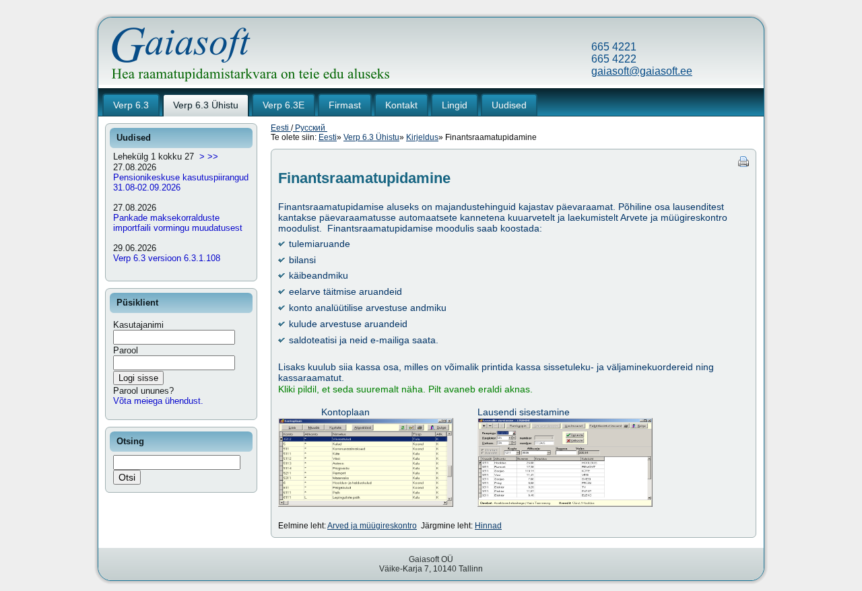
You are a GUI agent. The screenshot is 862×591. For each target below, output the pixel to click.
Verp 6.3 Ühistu (371, 137)
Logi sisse (138, 378)
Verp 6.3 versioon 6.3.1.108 (166, 258)
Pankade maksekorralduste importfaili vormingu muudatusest (177, 223)
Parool (125, 350)
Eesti (281, 128)
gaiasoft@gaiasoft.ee (641, 71)
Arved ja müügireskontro (372, 525)
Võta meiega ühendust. (158, 401)
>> (212, 156)
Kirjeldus (422, 137)
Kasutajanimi (138, 325)
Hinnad (488, 525)
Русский (310, 128)
